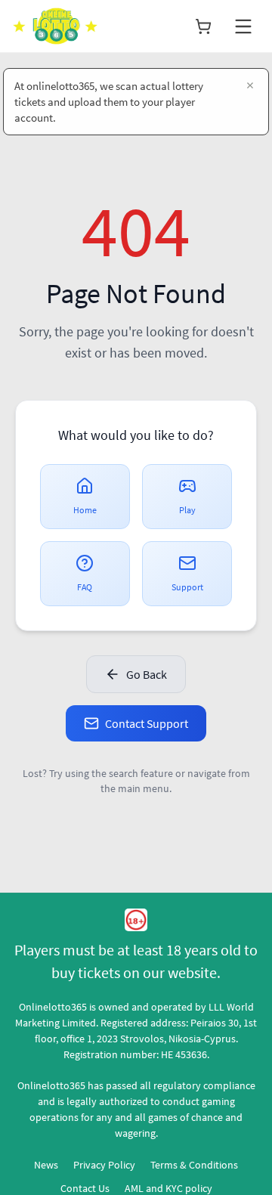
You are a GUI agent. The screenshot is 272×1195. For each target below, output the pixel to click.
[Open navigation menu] (243, 26)
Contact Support (146, 723)
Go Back (146, 674)
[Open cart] (203, 26)
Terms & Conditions (194, 1165)
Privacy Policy (104, 1165)
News (46, 1165)
